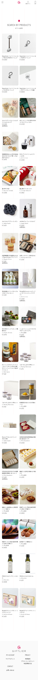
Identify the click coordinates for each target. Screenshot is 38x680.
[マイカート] (35, 2)
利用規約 (27, 659)
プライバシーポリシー (27, 661)
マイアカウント (10, 659)
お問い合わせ (10, 670)
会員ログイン (28, 3)
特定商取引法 (28, 663)
